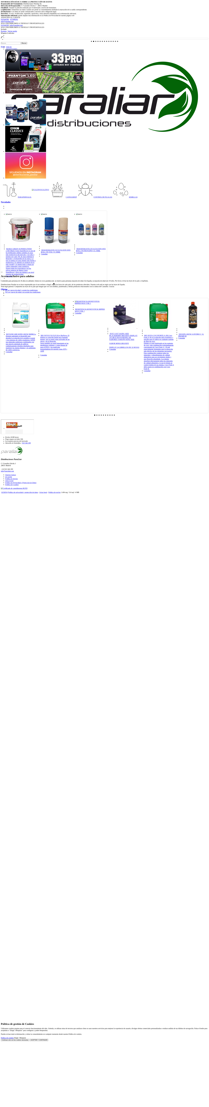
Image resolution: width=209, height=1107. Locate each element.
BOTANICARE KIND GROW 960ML (20, 378)
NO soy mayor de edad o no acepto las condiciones (22, 292)
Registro (4, 31)
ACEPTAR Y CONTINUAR (39, 1083)
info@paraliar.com (7, 21)
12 (115, 84)
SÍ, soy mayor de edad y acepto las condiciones (21, 290)
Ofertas (4, 333)
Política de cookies (7, 1081)
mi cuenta (8, 520)
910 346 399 (26, 487)
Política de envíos (54, 536)
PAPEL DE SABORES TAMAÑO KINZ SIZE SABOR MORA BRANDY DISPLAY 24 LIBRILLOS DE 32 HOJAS (124, 386)
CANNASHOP (71, 241)
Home (3, 90)
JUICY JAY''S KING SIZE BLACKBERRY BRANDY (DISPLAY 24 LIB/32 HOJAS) (123, 379)
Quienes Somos (10, 518)
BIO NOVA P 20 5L (48, 379)
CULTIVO (45, 233)
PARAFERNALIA (24, 241)
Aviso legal (43, 536)
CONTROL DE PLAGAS (103, 241)
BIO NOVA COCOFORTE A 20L (156, 379)
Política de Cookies (12, 528)
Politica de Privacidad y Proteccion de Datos (20, 526)
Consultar (9, 320)
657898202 (14, 19)
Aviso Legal (9, 524)
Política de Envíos (11, 522)
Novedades (6, 245)
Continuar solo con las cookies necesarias (15, 1083)
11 (113, 84)
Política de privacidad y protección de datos (23, 536)
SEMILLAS (133, 241)
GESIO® (4, 536)
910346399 (5, 19)
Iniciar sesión (12, 31)
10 (111, 84)
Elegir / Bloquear (20, 1081)
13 (117, 84)
